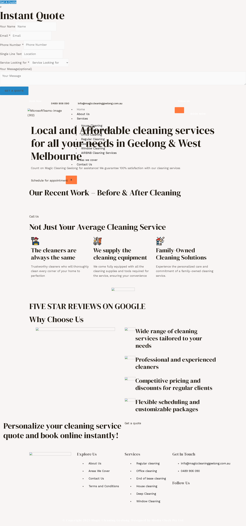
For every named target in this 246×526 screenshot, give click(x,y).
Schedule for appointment (49, 180)
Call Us (34, 216)
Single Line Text (11, 54)
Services (82, 118)
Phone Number (12, 44)
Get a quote (133, 423)
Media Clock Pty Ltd (168, 520)
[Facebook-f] (175, 492)
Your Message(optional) (16, 69)
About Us (83, 114)
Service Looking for (14, 62)
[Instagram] (184, 492)
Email (5, 35)
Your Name (7, 26)
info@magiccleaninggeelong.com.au (100, 103)
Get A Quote (8, 2)
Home (81, 109)
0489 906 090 (60, 103)
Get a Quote (14, 90)
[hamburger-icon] (179, 110)
